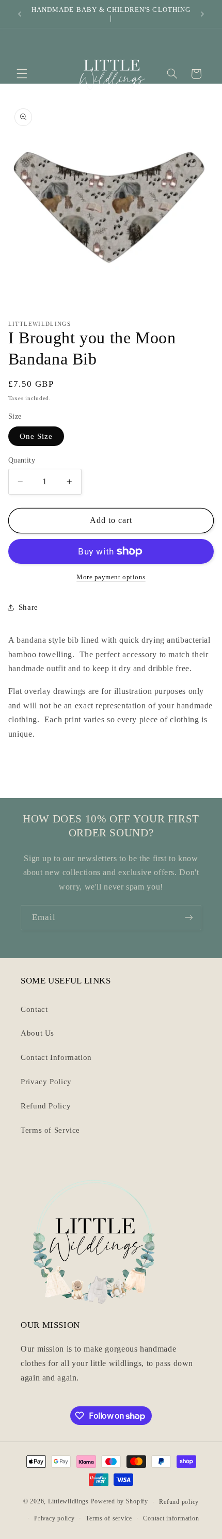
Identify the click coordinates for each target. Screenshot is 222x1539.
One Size (36, 436)
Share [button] (28, 607)
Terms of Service (50, 1130)
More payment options (111, 577)
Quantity (21, 460)
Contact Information (56, 1057)
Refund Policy (46, 1106)
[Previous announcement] (19, 14)
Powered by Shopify (119, 1502)
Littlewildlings (68, 1502)
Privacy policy (54, 1518)
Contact (34, 1009)
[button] (22, 74)
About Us (37, 1033)
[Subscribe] (189, 917)
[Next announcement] (202, 14)
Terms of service (109, 1518)
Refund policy (179, 1502)
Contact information (171, 1518)
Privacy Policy (46, 1081)
